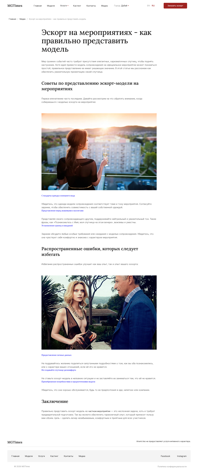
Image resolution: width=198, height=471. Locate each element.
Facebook (165, 456)
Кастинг (77, 5)
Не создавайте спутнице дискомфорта (58, 370)
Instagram (182, 456)
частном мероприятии (99, 411)
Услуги (63, 5)
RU (153, 5)
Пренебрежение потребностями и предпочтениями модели (68, 381)
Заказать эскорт (175, 5)
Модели (51, 5)
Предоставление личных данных (56, 355)
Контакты (91, 5)
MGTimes (14, 6)
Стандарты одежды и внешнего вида (58, 195)
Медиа (104, 5)
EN (148, 5)
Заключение (54, 401)
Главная (38, 5)
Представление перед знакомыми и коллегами (62, 210)
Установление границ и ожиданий (57, 225)
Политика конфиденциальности (172, 466)
